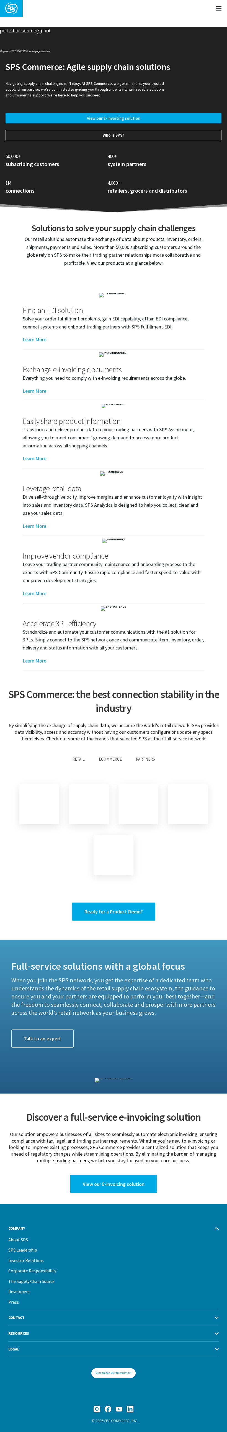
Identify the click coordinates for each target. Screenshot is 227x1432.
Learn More (34, 339)
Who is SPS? (113, 135)
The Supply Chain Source (31, 1281)
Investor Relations (26, 1260)
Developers (19, 1291)
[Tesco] (39, 804)
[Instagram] (97, 1409)
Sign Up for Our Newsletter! (113, 1373)
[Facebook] (108, 1409)
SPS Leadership (22, 1250)
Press (13, 1302)
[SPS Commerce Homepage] (11, 8)
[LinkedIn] (130, 1409)
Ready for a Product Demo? (113, 911)
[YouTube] (119, 1409)
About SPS (18, 1239)
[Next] (113, 855)
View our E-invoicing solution (113, 118)
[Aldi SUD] (188, 804)
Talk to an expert (42, 1038)
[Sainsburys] (89, 804)
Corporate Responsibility (32, 1270)
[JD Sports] (138, 804)
